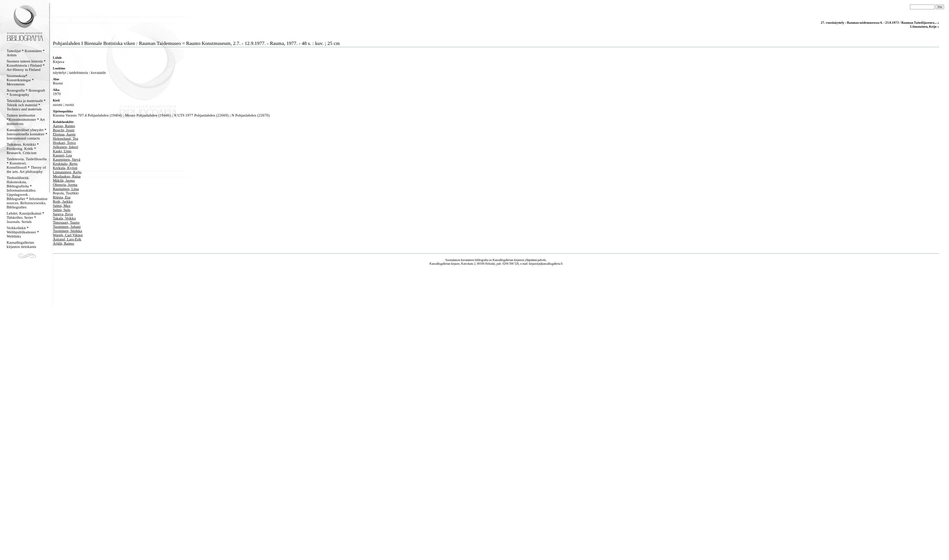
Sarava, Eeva (63, 214)
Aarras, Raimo (64, 126)
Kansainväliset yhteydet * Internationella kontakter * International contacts (27, 134)
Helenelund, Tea (65, 138)
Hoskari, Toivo (64, 143)
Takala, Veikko (64, 218)
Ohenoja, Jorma (65, 185)
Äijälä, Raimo (63, 243)
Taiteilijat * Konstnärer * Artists (26, 53)
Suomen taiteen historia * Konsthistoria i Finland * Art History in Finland (26, 65)
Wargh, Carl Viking (68, 235)
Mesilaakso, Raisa (67, 176)
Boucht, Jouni (63, 130)
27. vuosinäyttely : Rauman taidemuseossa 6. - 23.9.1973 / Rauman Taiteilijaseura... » (880, 22)
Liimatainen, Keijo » (924, 26)
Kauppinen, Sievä (66, 159)
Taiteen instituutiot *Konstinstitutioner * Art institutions (26, 119)
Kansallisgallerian (503, 260)
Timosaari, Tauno (66, 222)
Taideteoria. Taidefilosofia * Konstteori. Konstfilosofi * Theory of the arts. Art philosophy (27, 165)
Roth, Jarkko (63, 201)
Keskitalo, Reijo (65, 164)
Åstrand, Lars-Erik (67, 239)
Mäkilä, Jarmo (64, 180)
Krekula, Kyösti (65, 168)
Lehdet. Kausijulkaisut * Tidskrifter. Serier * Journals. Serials (25, 217)
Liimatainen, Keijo (67, 172)
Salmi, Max (61, 206)
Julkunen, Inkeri (65, 147)
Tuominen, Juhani (67, 227)
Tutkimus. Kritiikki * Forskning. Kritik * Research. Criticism (23, 148)
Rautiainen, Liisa (66, 189)
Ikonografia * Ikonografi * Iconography (26, 92)
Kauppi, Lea (62, 155)
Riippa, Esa (61, 197)
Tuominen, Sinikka (67, 231)
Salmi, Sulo (61, 210)
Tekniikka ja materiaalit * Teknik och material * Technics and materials (26, 105)
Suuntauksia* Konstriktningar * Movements (20, 80)
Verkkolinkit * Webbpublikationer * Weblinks (23, 232)
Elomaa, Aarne (64, 134)
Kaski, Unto (62, 151)
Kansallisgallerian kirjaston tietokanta (21, 244)
